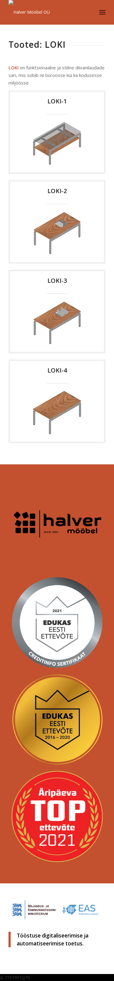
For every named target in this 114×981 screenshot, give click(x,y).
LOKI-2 (57, 191)
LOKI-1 (57, 101)
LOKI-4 (57, 370)
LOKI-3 (57, 280)
